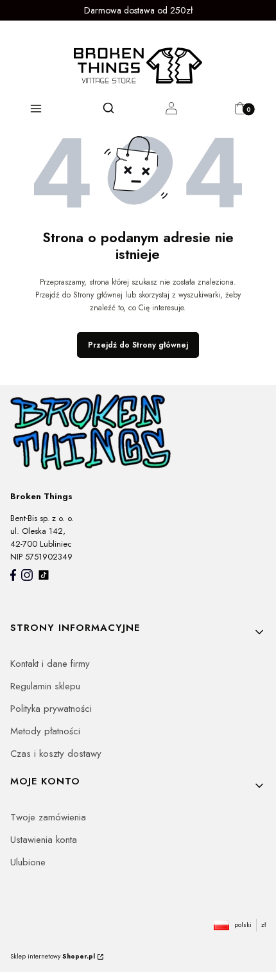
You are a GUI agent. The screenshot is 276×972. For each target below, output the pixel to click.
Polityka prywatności (51, 709)
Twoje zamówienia (48, 817)
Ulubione (28, 862)
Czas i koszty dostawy (55, 754)
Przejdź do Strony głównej (138, 345)
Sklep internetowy (52, 956)
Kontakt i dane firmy (50, 664)
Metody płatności (45, 731)
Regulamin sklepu (45, 686)
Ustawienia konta (43, 840)
